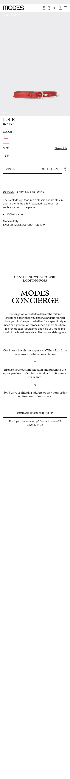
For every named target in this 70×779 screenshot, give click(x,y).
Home (5, 15)
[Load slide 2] (5, 112)
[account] (44, 8)
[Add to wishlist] (65, 169)
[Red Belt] (6, 138)
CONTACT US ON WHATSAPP (35, 413)
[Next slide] (66, 64)
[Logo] (13, 8)
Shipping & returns (30, 191)
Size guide (61, 148)
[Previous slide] (4, 64)
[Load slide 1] (3, 112)
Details (8, 191)
